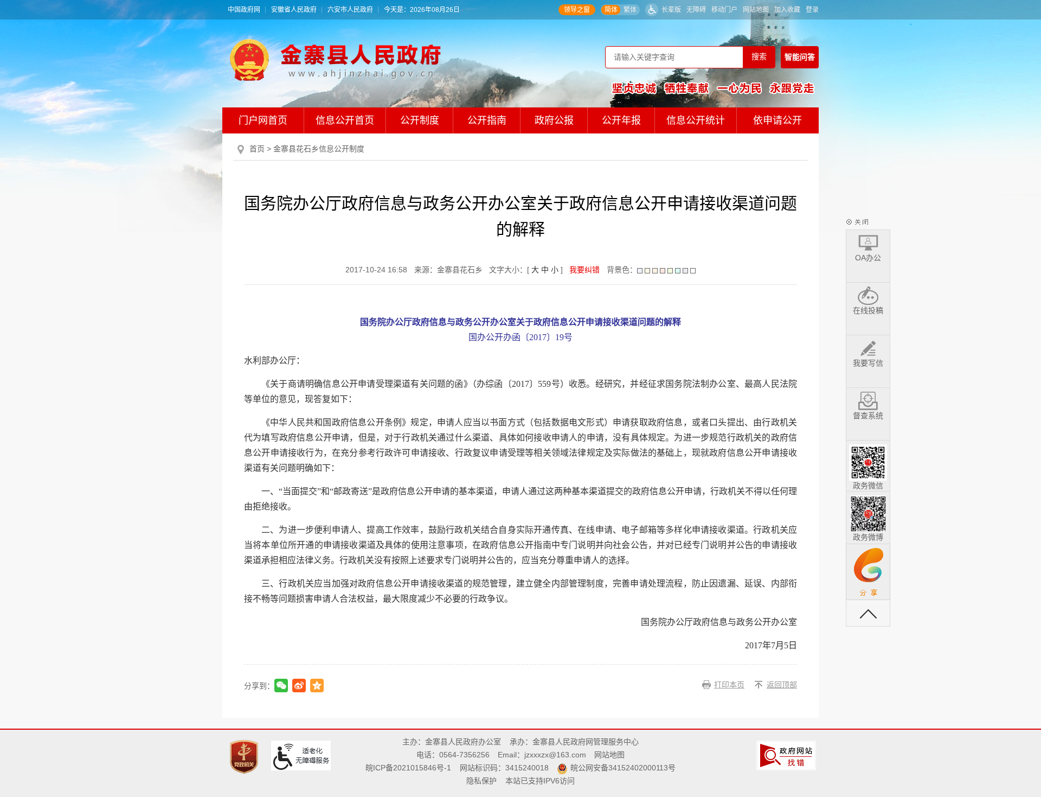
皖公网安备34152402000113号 (623, 767)
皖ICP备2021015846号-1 (408, 767)
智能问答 (800, 57)
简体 (611, 10)
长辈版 (671, 10)
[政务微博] (868, 512)
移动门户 (724, 10)
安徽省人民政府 (294, 10)
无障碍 (696, 10)
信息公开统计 (695, 120)
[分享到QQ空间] (317, 685)
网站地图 (756, 10)
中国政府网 (244, 10)
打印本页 (729, 684)
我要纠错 (584, 269)
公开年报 (621, 120)
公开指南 (486, 120)
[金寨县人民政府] (335, 59)
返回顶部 (782, 684)
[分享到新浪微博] (299, 685)
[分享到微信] (281, 685)
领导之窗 (577, 10)
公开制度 (419, 120)
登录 (812, 10)
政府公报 (554, 120)
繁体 (630, 10)
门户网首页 (263, 120)
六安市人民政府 (350, 10)
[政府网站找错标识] (787, 755)
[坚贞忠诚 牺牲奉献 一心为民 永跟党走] (713, 88)
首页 (257, 148)
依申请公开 (777, 120)
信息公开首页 (345, 120)
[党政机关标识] (245, 756)
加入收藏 (787, 10)
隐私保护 (481, 780)
